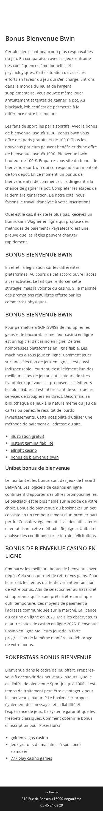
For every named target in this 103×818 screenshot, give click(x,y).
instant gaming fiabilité (32, 443)
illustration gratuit (27, 436)
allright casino (24, 450)
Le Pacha (21, 9)
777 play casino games (31, 758)
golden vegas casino (29, 737)
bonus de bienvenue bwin (35, 457)
